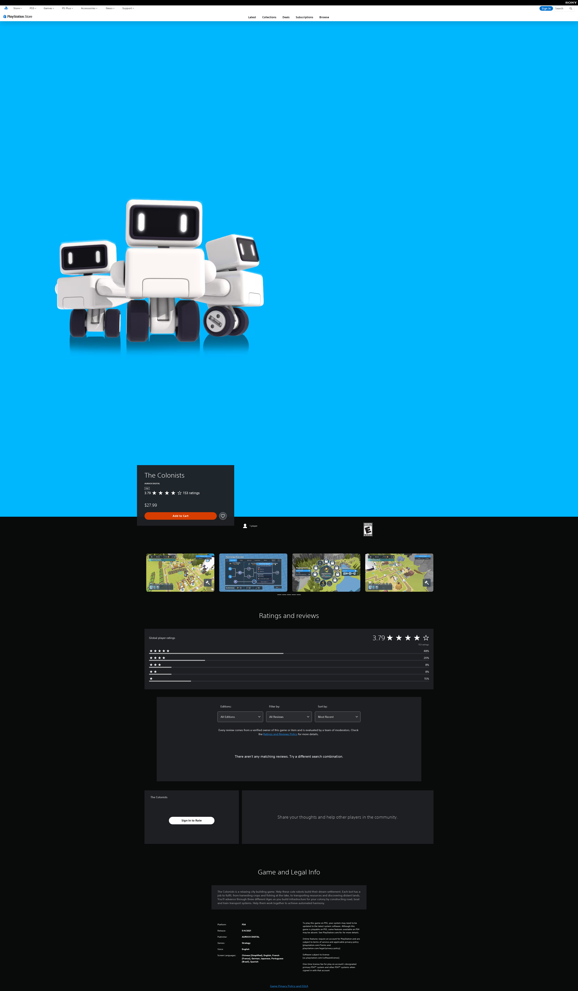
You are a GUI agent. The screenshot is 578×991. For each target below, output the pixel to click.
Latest (252, 17)
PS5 (32, 8)
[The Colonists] (180, 572)
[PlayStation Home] (6, 8)
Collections (269, 17)
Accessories (88, 8)
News (109, 8)
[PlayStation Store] (18, 16)
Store (16, 8)
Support (127, 8)
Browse (324, 17)
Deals (286, 17)
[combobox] (240, 717)
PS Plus (66, 8)
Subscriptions (304, 17)
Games (48, 8)
